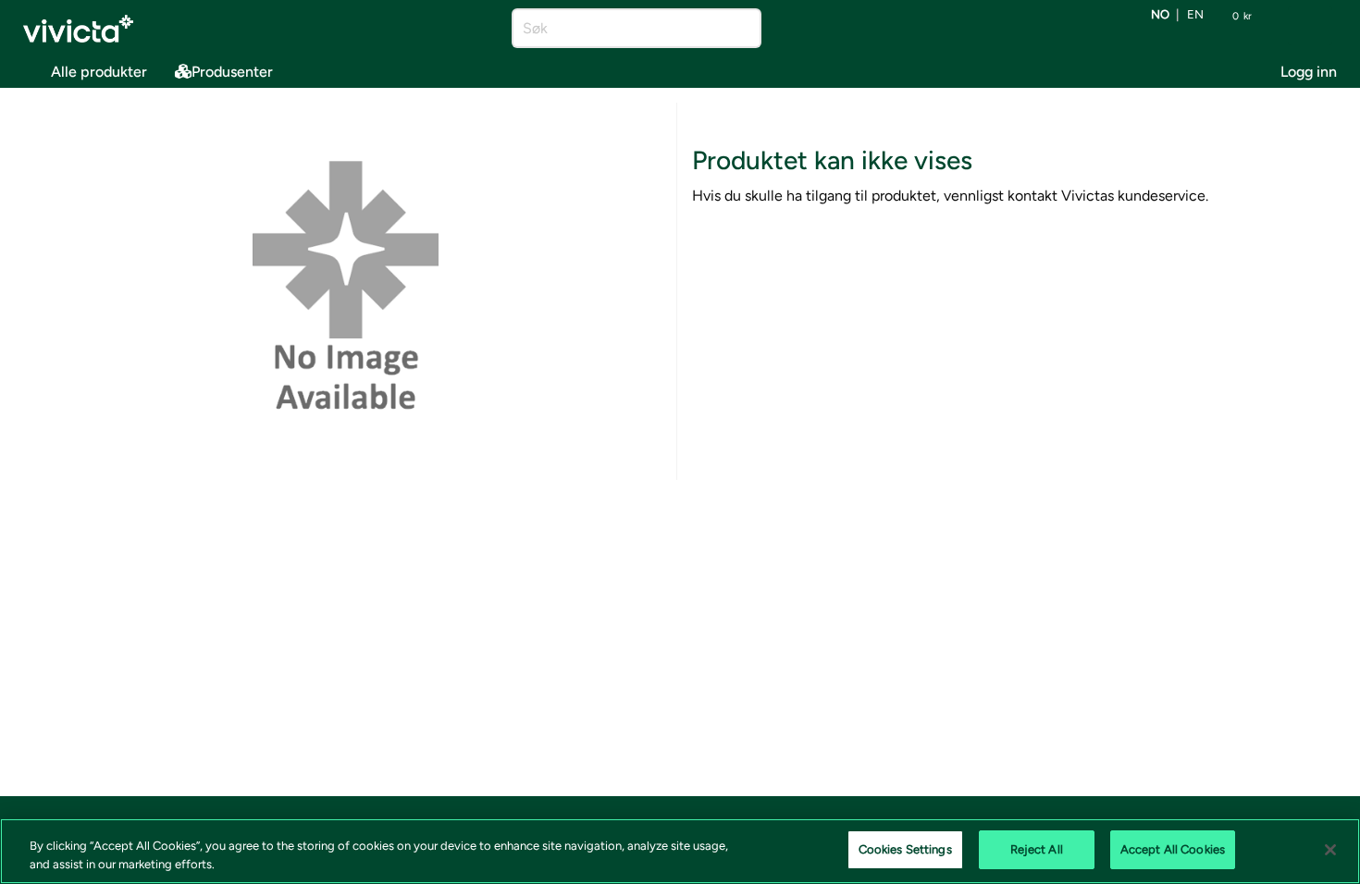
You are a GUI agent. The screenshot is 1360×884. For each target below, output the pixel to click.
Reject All (1036, 849)
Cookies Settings (905, 849)
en (1195, 15)
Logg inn (1308, 71)
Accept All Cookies (1172, 849)
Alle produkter (99, 71)
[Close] (1330, 849)
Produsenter (232, 71)
